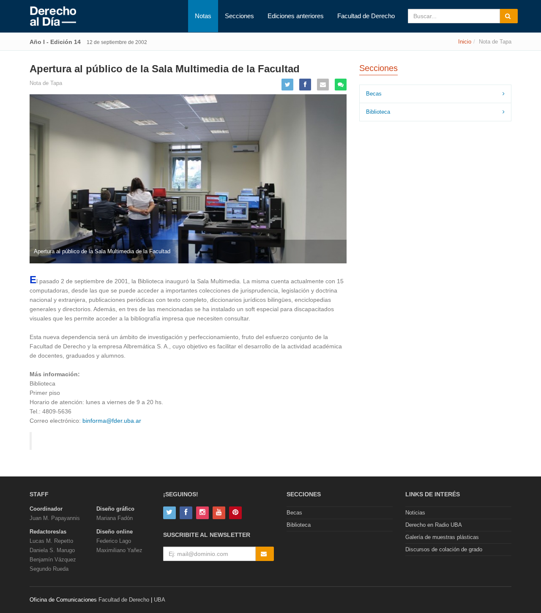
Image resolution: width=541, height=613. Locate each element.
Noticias (415, 512)
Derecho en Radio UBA (433, 525)
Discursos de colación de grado (443, 549)
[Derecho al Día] (53, 16)
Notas (203, 15)
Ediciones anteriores (296, 15)
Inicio (464, 41)
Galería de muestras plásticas (442, 537)
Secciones (239, 15)
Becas (374, 93)
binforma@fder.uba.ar (111, 420)
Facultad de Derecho (366, 15)
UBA (159, 600)
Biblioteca (378, 112)
